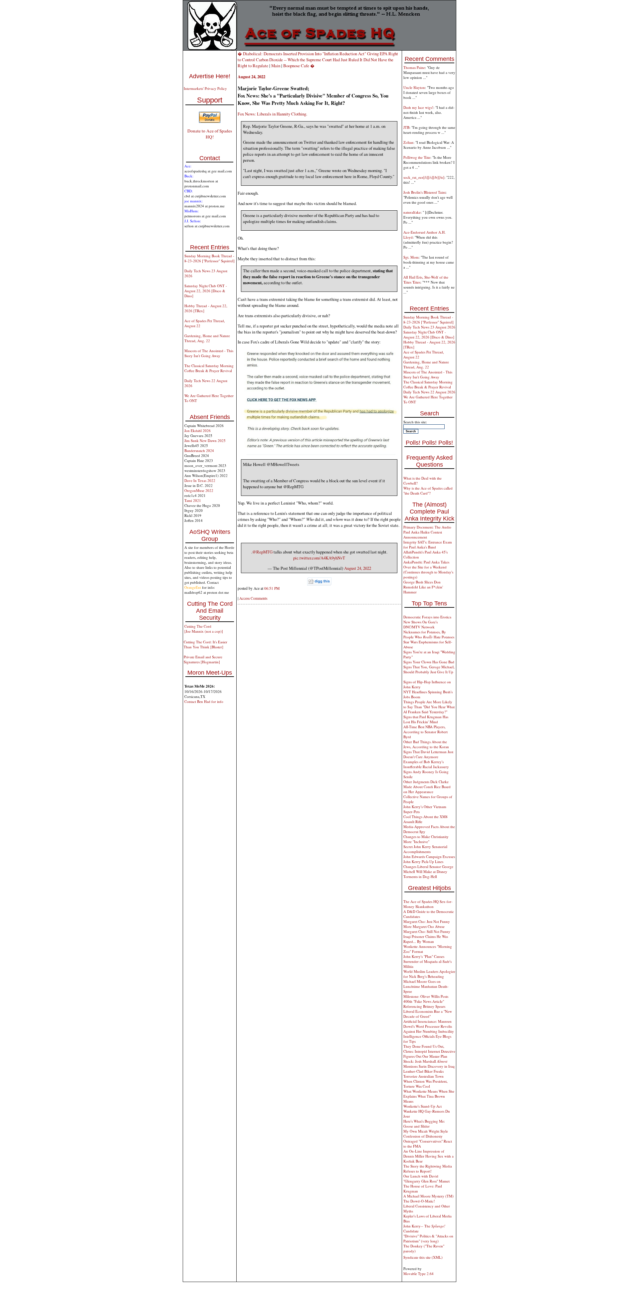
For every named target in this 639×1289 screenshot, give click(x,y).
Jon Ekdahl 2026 (197, 430)
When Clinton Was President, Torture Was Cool (425, 1084)
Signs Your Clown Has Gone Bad (428, 661)
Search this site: (415, 421)
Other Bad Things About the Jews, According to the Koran (426, 744)
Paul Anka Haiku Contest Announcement (422, 534)
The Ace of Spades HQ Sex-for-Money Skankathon (428, 904)
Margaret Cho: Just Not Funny (426, 921)
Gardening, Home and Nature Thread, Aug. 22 (207, 338)
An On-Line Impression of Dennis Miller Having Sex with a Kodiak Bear (428, 1156)
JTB (406, 127)
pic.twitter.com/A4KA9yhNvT (319, 558)
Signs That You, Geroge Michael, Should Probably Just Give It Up (429, 669)
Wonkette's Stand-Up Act (422, 1106)
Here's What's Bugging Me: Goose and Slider (424, 1124)
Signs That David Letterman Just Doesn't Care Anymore (428, 754)
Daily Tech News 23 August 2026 (429, 326)
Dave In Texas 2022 (199, 480)
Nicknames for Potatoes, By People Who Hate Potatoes (428, 634)
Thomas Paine (414, 67)
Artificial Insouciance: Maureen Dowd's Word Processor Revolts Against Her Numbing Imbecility (428, 1026)
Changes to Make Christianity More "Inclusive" (426, 839)
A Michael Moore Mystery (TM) (428, 1195)
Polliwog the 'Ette (416, 157)
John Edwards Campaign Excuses (429, 856)
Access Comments (253, 598)
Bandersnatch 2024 (199, 450)
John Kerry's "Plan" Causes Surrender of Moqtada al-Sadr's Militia (427, 961)
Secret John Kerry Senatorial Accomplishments (425, 849)
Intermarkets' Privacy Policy (205, 88)
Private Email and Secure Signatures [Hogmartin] (203, 659)
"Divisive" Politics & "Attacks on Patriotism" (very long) (428, 1238)
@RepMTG (262, 552)
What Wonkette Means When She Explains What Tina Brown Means (428, 1096)
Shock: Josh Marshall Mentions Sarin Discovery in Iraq (429, 1064)
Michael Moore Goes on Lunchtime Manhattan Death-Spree (426, 986)
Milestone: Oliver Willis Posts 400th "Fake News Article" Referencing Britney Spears (425, 1001)
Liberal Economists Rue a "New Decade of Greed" (427, 1014)
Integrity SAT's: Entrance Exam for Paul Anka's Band (427, 544)
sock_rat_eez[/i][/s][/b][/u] (423, 177)
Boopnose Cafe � (299, 66)
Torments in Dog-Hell (420, 876)
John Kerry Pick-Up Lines (423, 861)
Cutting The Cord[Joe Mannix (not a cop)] (203, 629)
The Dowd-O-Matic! (419, 1200)
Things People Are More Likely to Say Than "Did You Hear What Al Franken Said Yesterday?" (429, 706)
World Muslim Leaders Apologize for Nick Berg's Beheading (429, 974)
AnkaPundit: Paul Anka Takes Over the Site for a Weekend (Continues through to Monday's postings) (428, 569)
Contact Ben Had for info (203, 701)
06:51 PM (272, 588)
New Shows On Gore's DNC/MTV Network (420, 624)
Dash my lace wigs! (418, 107)
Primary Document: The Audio (427, 527)
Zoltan (408, 142)
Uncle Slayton (414, 87)
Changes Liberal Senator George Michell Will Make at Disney (428, 869)
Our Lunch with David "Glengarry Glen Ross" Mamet (426, 1178)
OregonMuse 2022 (198, 490)
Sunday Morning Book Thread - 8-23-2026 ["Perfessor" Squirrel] (209, 258)
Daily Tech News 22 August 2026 (429, 391)
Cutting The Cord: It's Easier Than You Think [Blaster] (205, 644)
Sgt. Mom (411, 257)
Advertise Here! (209, 76)
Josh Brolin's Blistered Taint (424, 192)
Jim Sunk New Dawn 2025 (205, 440)
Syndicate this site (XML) (423, 1257)
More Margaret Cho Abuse (424, 926)
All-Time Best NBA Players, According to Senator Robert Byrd (425, 731)
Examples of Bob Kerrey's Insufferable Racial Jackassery (426, 764)
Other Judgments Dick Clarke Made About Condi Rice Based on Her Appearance (427, 786)
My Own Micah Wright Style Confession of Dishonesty (425, 1134)
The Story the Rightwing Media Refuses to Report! (427, 1169)
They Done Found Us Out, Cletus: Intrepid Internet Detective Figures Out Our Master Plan (429, 1051)
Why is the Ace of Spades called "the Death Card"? (428, 491)
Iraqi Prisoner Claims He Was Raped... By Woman (425, 939)
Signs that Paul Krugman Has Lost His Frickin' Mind (425, 719)
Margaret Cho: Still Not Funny (426, 931)
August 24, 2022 (357, 568)
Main (275, 66)
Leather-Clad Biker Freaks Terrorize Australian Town (423, 1074)
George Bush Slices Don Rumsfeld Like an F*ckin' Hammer (423, 586)
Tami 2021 (192, 500)
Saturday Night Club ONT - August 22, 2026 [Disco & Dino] (205, 290)
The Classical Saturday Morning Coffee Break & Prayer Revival (209, 368)
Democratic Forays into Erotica (427, 616)
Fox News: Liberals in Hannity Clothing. (272, 114)
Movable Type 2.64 (418, 1273)
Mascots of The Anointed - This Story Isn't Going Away (208, 353)
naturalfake (412, 212)
